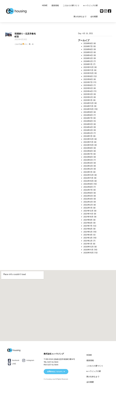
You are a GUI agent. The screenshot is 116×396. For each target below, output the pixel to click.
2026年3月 (88, 58)
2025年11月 (88, 70)
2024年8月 (88, 115)
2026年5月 (88, 52)
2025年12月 (88, 67)
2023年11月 (88, 142)
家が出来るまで (80, 16)
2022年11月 (88, 178)
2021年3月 (88, 238)
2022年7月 (88, 190)
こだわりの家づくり (71, 5)
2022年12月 (88, 175)
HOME (45, 5)
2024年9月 (88, 112)
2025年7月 (88, 82)
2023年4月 (88, 163)
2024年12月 (88, 103)
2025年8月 (88, 79)
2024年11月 (88, 106)
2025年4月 (88, 91)
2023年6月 (88, 157)
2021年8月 (88, 223)
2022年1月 (88, 208)
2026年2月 (88, 61)
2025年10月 (88, 73)
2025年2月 (88, 97)
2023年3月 (88, 166)
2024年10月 (88, 109)
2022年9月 (88, 184)
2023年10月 (88, 145)
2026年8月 (88, 43)
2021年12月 (88, 211)
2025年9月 (88, 76)
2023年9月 (88, 148)
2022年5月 (88, 196)
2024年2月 (88, 133)
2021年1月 (87, 244)
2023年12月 (88, 139)
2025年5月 (88, 88)
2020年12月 (88, 247)
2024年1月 (88, 136)
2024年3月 (88, 130)
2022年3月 (88, 202)
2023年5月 (88, 160)
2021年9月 (88, 220)
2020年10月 (88, 253)
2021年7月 (87, 226)
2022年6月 (88, 193)
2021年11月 (88, 214)
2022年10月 (88, 181)
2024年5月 (88, 124)
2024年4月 (88, 127)
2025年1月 (88, 100)
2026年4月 (88, 55)
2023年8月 (88, 151)
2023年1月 (88, 172)
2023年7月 (88, 154)
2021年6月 (88, 229)
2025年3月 (88, 94)
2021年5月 (88, 232)
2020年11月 (88, 250)
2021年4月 (88, 235)
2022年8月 (88, 187)
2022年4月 (88, 199)
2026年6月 (88, 49)
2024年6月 (88, 121)
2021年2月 (88, 241)
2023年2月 (88, 169)
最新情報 (55, 5)
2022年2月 (88, 205)
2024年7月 (88, 118)
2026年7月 (88, 46)
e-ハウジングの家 (90, 5)
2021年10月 (88, 217)
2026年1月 (88, 64)
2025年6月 (88, 85)
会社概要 (94, 16)
